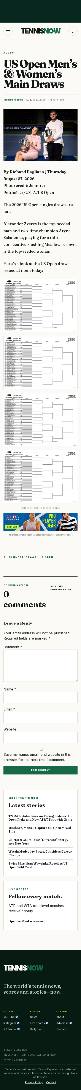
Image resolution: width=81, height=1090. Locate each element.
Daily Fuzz (36, 1029)
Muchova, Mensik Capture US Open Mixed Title (39, 829)
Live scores (38, 1023)
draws (31, 557)
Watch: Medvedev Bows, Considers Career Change (40, 853)
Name (9, 689)
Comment (12, 647)
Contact (61, 1029)
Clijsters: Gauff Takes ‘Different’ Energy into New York (38, 841)
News (33, 1017)
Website (9, 729)
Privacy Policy (34, 1082)
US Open (46, 557)
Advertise (62, 1023)
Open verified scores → (25, 921)
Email (9, 709)
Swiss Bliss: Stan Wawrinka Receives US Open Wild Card (38, 865)
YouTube (9, 1017)
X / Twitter (10, 1029)
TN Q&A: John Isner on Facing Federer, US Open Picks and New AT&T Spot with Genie (40, 818)
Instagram (10, 1023)
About (60, 1017)
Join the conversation (60, 588)
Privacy (8, 1060)
